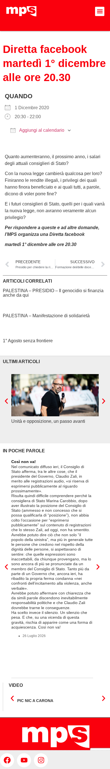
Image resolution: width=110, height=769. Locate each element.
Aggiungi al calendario (41, 130)
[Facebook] (7, 760)
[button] (99, 11)
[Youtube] (24, 760)
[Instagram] (41, 760)
